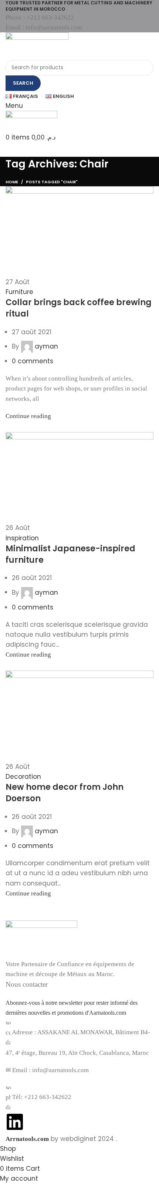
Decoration (23, 776)
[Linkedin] (15, 1122)
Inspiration (22, 538)
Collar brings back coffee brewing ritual (79, 308)
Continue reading (28, 416)
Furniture (19, 291)
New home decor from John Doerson (65, 792)
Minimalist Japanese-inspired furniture (70, 554)
